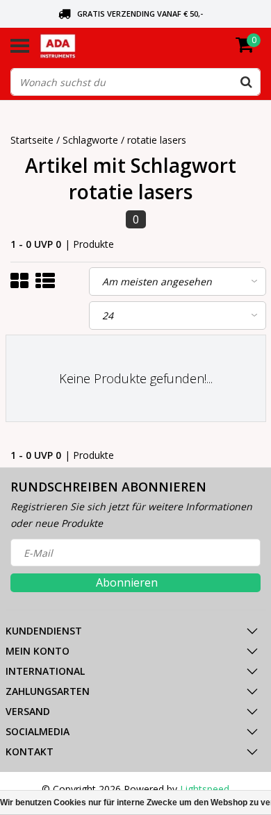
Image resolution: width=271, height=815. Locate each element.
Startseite (32, 139)
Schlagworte (90, 139)
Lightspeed (204, 789)
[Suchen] (245, 81)
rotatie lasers (156, 139)
